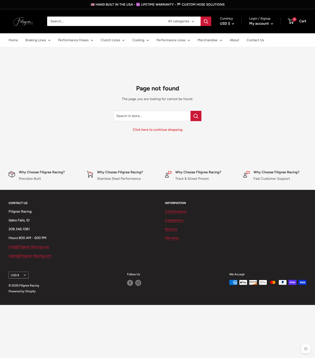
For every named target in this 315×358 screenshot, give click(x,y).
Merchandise (208, 40)
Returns (171, 229)
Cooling (138, 40)
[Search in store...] (195, 116)
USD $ (15, 275)
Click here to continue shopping (157, 130)
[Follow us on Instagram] (138, 283)
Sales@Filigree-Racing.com (30, 256)
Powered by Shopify (22, 291)
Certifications (175, 211)
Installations (174, 220)
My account (259, 23)
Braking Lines (36, 40)
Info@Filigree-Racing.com (29, 247)
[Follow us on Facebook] (130, 283)
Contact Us (255, 40)
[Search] (206, 21)
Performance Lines (170, 40)
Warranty (172, 238)
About (234, 40)
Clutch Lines (110, 40)
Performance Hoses (73, 40)
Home (13, 40)
